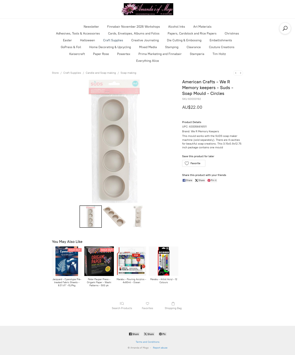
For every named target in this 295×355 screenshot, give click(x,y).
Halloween (87, 40)
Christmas (232, 33)
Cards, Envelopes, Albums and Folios (133, 33)
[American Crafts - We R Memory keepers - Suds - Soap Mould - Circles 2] (138, 216)
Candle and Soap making (101, 72)
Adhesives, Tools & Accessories (78, 33)
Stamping (171, 47)
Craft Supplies (113, 40)
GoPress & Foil (71, 47)
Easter (67, 40)
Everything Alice (147, 61)
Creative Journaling (145, 40)
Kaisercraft (77, 54)
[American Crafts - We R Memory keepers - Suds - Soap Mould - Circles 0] (91, 216)
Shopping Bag (173, 308)
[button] (194, 163)
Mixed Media (148, 47)
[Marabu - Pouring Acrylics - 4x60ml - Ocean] (131, 261)
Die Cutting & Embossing (184, 40)
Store (55, 72)
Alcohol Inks (176, 27)
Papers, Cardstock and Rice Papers (192, 33)
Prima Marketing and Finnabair (160, 54)
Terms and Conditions (147, 341)
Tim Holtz (219, 54)
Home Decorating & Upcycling (110, 47)
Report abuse (160, 347)
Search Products (122, 308)
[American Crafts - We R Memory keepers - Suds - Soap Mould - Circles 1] (114, 216)
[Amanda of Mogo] (147, 9)
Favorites (147, 308)
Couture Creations (221, 47)
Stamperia (197, 54)
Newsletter (91, 27)
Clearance (194, 47)
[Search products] (285, 28)
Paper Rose (101, 54)
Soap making (128, 72)
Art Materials (202, 27)
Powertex (123, 54)
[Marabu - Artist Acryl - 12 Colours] (163, 261)
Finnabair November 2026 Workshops (133, 27)
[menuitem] (235, 72)
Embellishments (221, 40)
